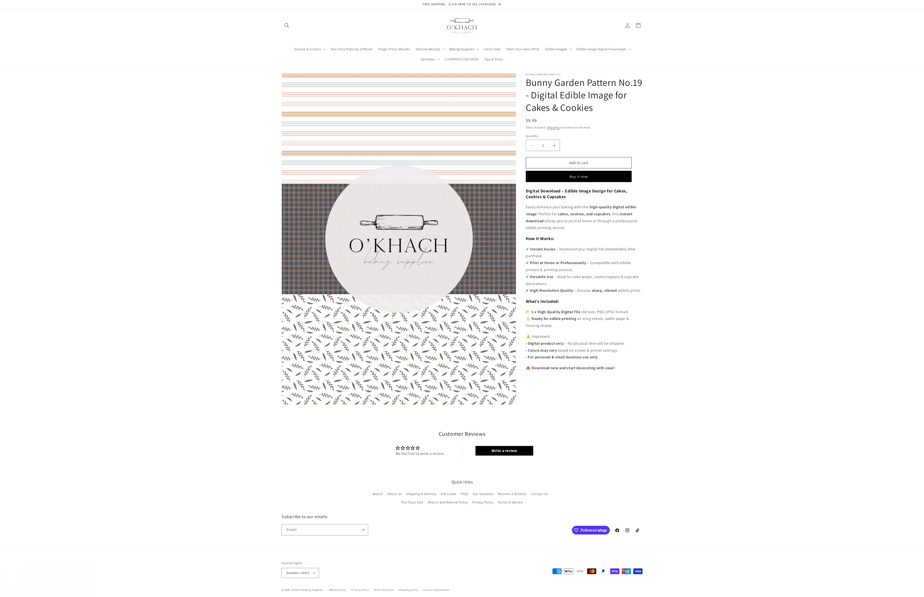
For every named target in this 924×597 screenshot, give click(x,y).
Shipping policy (408, 589)
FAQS (464, 494)
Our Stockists (483, 494)
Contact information (436, 589)
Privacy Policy (482, 502)
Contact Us (539, 494)
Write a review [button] (504, 450)
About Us (394, 494)
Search (377, 494)
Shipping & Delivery (421, 494)
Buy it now (579, 176)
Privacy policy (360, 589)
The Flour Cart (412, 502)
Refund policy (337, 589)
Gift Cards (448, 494)
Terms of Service (510, 502)
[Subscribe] (362, 529)
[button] (287, 25)
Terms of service (383, 589)
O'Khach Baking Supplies (307, 589)
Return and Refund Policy (448, 502)
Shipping (553, 127)
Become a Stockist (512, 494)
